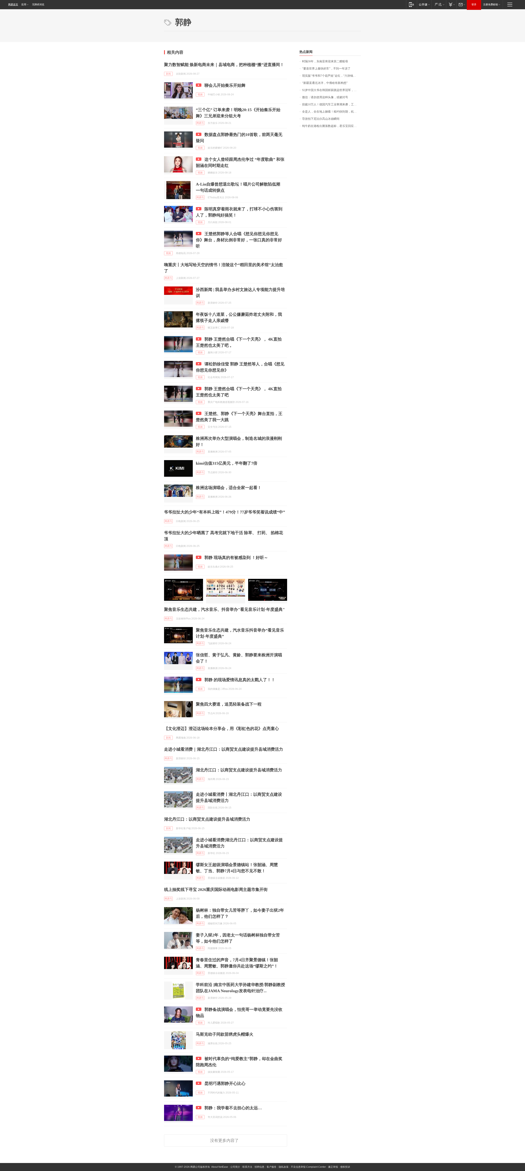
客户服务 (271, 1166)
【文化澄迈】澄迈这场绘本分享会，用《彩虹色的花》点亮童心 (221, 728)
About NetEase (219, 1166)
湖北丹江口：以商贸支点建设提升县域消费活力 (239, 770)
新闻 (168, 73)
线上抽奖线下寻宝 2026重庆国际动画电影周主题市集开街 (216, 889)
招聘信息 (259, 1166)
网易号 (200, 123)
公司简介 (235, 1166)
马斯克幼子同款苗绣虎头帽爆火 (224, 1034)
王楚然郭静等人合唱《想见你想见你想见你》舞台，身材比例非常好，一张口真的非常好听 (239, 239)
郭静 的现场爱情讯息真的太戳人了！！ (239, 679)
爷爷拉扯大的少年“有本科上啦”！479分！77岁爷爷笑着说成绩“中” (224, 512)
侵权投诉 (345, 1166)
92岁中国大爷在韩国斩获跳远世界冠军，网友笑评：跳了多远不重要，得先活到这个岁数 (331, 90)
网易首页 (13, 4)
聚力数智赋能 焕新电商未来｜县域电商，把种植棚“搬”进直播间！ (224, 64)
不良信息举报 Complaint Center (308, 1166)
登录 (473, 4)
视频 (200, 94)
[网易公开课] (424, 4)
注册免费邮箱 (490, 4)
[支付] (451, 4)
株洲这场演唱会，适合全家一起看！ (228, 487)
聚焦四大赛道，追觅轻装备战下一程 (228, 704)
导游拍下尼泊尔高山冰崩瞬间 (320, 118)
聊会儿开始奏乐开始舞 (224, 85)
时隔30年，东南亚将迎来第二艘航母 (325, 61)
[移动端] (411, 4)
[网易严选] (438, 4)
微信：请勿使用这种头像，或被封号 (325, 97)
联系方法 (247, 1166)
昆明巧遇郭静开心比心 (224, 1083)
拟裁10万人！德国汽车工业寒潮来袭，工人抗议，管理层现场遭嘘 (331, 104)
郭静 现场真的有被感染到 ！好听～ (236, 557)
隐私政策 (284, 1166)
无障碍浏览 (38, 4)
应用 (23, 4)
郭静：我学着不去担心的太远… (233, 1108)
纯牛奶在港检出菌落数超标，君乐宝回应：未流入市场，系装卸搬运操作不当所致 (331, 126)
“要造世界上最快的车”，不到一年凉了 (326, 68)
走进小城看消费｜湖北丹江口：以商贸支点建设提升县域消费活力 (223, 749)
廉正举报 (333, 1166)
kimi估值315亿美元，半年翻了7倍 (226, 463)
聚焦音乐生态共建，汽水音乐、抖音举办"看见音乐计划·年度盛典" (224, 609)
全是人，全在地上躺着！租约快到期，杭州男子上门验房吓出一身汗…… (331, 111)
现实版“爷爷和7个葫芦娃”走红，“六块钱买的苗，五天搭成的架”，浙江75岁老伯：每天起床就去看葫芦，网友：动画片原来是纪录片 (331, 75)
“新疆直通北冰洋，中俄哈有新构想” (325, 82)
